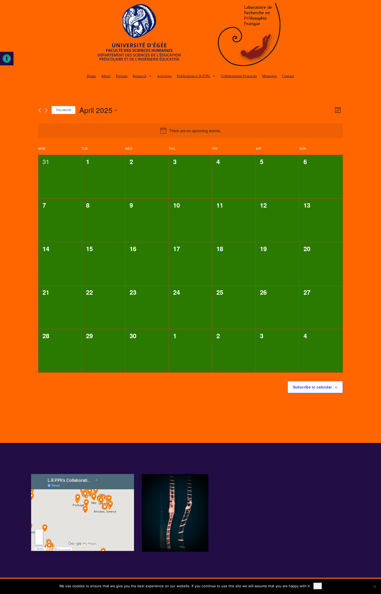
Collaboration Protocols (239, 76)
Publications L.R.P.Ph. (193, 76)
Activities (164, 76)
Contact (288, 76)
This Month (63, 110)
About (106, 76)
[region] (190, 36)
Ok (317, 586)
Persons (122, 76)
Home (91, 76)
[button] (6, 58)
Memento (269, 76)
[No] (374, 586)
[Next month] (46, 110)
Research (139, 76)
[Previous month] (39, 110)
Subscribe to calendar (312, 387)
